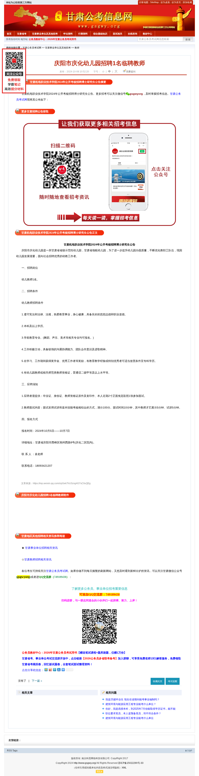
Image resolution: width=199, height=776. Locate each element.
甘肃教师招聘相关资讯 (38, 559)
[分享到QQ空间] (46, 669)
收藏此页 (157, 681)
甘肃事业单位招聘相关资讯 (41, 547)
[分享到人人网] (59, 669)
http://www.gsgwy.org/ (85, 763)
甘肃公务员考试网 (32, 47)
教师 (77, 47)
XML (124, 767)
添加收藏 (187, 2)
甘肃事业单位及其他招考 (45, 33)
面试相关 (117, 33)
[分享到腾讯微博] (54, 669)
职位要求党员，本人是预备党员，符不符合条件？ (133, 713)
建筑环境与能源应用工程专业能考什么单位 (130, 718)
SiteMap (154, 2)
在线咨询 (132, 33)
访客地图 (143, 2)
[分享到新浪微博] (50, 669)
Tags (14, 750)
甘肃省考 (21, 33)
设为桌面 (165, 2)
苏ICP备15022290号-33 (130, 763)
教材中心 (147, 33)
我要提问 (130, 71)
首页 (9, 33)
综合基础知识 (100, 33)
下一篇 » (37, 680)
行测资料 (83, 33)
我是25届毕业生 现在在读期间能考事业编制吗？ (133, 699)
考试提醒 (172, 681)
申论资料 (68, 33)
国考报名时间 (13, 39)
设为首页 (176, 2)
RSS (9, 750)
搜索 (188, 39)
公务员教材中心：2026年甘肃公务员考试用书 (52, 39)
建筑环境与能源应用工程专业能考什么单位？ (131, 704)
